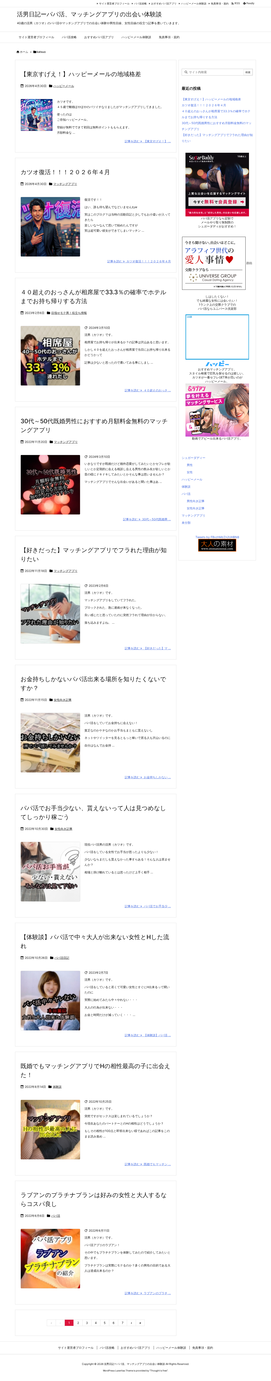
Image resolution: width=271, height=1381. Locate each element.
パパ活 (55, 1215)
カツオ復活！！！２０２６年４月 (65, 172)
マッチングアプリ (65, 184)
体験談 (57, 1086)
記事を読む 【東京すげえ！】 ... (148, 141)
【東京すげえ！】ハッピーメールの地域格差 (81, 74)
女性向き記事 (63, 700)
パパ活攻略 (140, 3)
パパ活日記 (61, 957)
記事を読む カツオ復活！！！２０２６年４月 (139, 261)
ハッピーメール (63, 86)
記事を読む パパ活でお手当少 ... (148, 906)
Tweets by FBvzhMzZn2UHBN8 (217, 537)
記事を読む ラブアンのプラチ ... (148, 1293)
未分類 (186, 522)
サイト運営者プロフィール (114, 3)
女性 (190, 472)
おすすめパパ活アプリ (164, 3)
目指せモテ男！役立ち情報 (69, 313)
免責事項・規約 (220, 3)
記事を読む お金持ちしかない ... (148, 777)
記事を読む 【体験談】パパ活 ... (148, 1035)
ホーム (24, 51)
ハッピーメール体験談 (193, 3)
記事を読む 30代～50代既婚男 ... (147, 519)
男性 (190, 465)
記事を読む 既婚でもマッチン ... (148, 1164)
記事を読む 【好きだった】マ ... (148, 648)
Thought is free (158, 1370)
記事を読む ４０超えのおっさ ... (148, 390)
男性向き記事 (196, 501)
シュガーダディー (193, 457)
